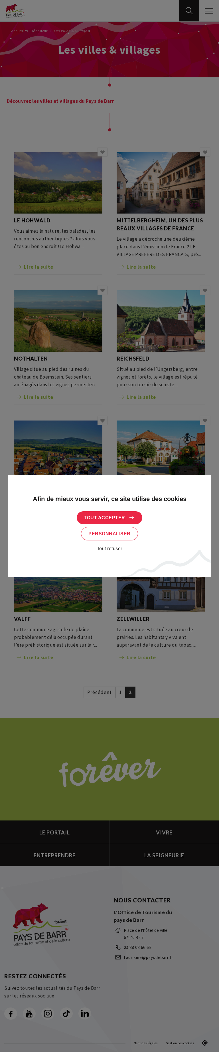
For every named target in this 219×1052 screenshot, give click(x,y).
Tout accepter (104, 517)
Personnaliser (109, 533)
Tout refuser (109, 548)
